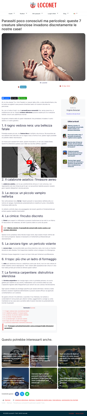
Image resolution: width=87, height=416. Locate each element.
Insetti (10, 13)
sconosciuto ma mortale (70, 400)
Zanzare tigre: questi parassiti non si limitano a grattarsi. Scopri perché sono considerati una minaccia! (75, 163)
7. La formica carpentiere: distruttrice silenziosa (17, 322)
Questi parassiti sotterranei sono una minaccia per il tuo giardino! (71, 380)
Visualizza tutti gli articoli (73, 114)
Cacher (33, 308)
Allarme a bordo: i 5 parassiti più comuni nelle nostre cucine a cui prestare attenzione (75, 128)
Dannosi (23, 87)
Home (3, 403)
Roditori (22, 13)
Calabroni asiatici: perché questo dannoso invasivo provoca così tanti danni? (75, 154)
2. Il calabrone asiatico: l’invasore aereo (15, 313)
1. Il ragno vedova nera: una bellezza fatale (16, 311)
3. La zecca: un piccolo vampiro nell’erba (15, 315)
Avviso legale (80, 413)
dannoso (32, 400)
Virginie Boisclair (73, 110)
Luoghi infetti (52, 13)
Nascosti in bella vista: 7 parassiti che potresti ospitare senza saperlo (75, 136)
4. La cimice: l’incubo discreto (12, 317)
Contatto (71, 413)
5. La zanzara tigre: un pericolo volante (15, 319)
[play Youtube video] (29, 162)
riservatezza (56, 400)
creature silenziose (21, 400)
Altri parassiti (36, 13)
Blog (64, 13)
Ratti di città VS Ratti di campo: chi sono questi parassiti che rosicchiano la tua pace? (75, 144)
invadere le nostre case (44, 400)
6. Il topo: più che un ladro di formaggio (15, 320)
